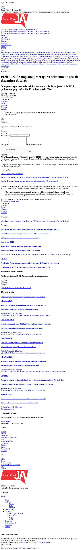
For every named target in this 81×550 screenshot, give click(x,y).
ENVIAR (4, 155)
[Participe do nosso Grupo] (10, 201)
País (2, 439)
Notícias (3, 49)
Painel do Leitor (6, 463)
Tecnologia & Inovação (8, 437)
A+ (2, 120)
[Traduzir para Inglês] (27, 12)
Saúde (11, 519)
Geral (3, 447)
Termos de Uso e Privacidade (10, 465)
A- (2, 118)
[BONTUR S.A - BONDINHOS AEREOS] (16, 288)
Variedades (4, 435)
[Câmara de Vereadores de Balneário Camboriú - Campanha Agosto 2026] (26, 32)
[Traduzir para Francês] (61, 12)
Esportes (4, 451)
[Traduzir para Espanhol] (44, 12)
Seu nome (4, 131)
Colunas (3, 41)
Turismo (3, 445)
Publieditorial (5, 449)
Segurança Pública (7, 441)
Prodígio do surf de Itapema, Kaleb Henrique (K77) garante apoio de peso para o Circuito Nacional (34, 52)
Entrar (3, 6)
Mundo (3, 434)
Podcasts (4, 37)
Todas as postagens (7, 409)
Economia (4, 443)
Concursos (8, 525)
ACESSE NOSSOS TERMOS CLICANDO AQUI (34, 542)
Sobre (3, 461)
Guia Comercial (6, 45)
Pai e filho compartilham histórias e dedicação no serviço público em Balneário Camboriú (39, 58)
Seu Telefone (5, 135)
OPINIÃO (12, 515)
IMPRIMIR (5, 122)
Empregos (4, 43)
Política (3, 432)
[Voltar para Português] (10, 12)
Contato (3, 469)
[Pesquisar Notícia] (21, 486)
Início (3, 35)
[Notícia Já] (27, 28)
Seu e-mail (4, 133)
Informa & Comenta (16, 513)
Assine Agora (5, 421)
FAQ (2, 467)
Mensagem (4, 145)
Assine (3, 8)
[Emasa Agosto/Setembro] (19, 29)
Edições (3, 47)
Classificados (5, 39)
